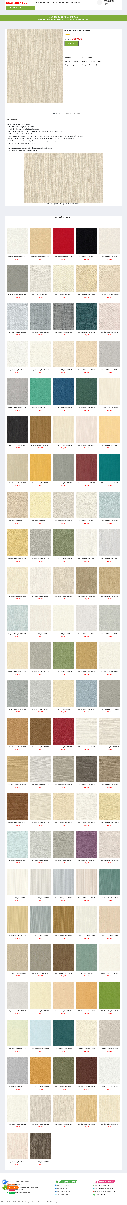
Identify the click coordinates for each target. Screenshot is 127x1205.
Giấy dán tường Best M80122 (17, 1011)
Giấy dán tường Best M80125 (86, 1011)
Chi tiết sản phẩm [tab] (53, 113)
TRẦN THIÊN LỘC (16, 2)
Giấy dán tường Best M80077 (17, 747)
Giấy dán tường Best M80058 (17, 634)
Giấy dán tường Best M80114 (40, 973)
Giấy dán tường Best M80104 (86, 898)
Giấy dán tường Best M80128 (40, 1049)
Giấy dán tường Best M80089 (40, 822)
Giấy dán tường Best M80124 (63, 1011)
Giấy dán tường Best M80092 (86, 822)
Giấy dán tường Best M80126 (109, 1011)
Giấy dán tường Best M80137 (109, 1086)
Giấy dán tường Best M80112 (109, 935)
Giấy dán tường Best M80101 (17, 898)
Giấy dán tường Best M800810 (110, 747)
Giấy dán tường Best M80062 (63, 634)
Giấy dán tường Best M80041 (17, 521)
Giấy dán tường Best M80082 (40, 785)
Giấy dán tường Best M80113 (17, 973)
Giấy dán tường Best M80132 (109, 1049)
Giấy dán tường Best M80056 (86, 596)
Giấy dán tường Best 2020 (56, 19)
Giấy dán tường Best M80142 (40, 1124)
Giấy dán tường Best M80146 (17, 1162)
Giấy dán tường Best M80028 (63, 407)
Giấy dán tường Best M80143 (63, 1124)
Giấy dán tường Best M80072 (17, 709)
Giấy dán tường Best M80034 (110, 445)
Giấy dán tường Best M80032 (63, 445)
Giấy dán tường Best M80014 (109, 294)
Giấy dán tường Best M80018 (86, 332)
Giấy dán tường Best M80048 (63, 558)
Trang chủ (41, 19)
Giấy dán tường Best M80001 (17, 257)
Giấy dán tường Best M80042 (40, 521)
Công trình (76, 3)
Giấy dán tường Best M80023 (63, 370)
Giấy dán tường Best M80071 (109, 671)
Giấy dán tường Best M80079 (63, 747)
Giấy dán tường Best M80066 (40, 671)
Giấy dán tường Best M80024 (86, 370)
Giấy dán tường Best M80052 (110, 558)
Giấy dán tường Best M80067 (63, 671)
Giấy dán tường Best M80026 (17, 407)
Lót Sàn (50, 3)
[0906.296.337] (4, 1187)
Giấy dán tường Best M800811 (17, 785)
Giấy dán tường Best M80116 (86, 973)
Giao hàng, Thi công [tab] (73, 113)
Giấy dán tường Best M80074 (63, 709)
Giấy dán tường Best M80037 (63, 483)
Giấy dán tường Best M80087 (17, 822)
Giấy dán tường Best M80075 (86, 709)
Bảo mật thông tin (62, 1188)
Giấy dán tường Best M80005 (110, 257)
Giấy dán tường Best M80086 (110, 785)
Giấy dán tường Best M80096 (63, 860)
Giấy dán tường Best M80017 (63, 332)
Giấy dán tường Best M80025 (110, 370)
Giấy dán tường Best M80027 (40, 407)
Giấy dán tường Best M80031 (109, 407)
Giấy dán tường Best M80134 (40, 1086)
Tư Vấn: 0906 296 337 (101, 1194)
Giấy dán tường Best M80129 (63, 1049)
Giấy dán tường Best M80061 (40, 634)
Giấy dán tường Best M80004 (87, 257)
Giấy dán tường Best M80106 (17, 935)
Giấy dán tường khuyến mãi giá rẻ (105, 1191)
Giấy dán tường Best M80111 (86, 935)
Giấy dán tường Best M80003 (63, 257)
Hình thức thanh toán (63, 1191)
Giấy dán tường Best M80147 (40, 1162)
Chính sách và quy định (63, 1185)
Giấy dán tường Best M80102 (40, 898)
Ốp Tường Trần (62, 3)
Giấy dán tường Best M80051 (86, 558)
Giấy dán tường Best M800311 (40, 445)
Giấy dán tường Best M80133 (17, 1086)
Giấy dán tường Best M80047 (40, 558)
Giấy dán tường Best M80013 (86, 294)
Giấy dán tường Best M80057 (110, 596)
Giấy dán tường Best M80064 (110, 634)
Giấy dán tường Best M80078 (40, 747)
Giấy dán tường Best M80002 (40, 257)
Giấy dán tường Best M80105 (109, 898)
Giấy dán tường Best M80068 (86, 671)
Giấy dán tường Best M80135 (63, 1086)
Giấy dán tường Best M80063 (86, 634)
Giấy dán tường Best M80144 (86, 1124)
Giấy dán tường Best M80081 (86, 747)
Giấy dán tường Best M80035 (17, 483)
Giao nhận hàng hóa (63, 1194)
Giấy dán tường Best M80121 (109, 973)
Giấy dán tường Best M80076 (110, 709)
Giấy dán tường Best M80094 (17, 860)
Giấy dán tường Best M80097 (86, 860)
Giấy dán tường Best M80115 (63, 973)
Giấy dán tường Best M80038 (86, 483)
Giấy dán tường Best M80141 (17, 1124)
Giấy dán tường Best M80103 (63, 898)
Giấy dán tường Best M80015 (17, 332)
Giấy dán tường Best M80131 (86, 1049)
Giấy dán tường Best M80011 (40, 294)
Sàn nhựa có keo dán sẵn (102, 1185)
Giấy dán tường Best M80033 (86, 445)
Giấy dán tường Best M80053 (17, 596)
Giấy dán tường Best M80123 (40, 1011)
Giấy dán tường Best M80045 (110, 521)
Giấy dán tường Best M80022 (40, 370)
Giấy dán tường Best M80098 (110, 860)
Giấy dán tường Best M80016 (40, 332)
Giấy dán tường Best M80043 (63, 521)
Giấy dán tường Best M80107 (40, 935)
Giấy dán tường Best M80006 (17, 294)
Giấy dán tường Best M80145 (109, 1124)
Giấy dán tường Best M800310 (17, 445)
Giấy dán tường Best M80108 (63, 935)
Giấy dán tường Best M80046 (17, 558)
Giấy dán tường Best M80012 (63, 294)
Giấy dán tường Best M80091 (63, 822)
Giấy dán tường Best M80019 (109, 332)
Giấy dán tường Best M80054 (40, 596)
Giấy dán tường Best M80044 (86, 521)
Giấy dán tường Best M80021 (17, 370)
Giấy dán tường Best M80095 (40, 860)
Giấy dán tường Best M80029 (86, 407)
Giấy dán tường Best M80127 (17, 1049)
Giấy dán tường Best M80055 (77, 19)
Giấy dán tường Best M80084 (63, 785)
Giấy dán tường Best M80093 (110, 822)
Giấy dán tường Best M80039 (110, 483)
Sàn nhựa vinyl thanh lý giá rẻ (104, 1188)
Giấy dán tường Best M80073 (40, 709)
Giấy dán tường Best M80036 (40, 483)
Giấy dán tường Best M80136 (86, 1086)
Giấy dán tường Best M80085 (86, 785)
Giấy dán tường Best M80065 (17, 671)
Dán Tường (40, 3)
